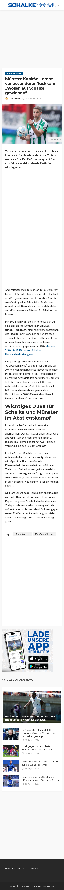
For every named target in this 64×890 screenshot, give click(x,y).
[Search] (59, 5)
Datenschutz (33, 868)
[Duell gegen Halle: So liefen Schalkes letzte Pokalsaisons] (11, 751)
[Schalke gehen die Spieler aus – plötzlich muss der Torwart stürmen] (11, 781)
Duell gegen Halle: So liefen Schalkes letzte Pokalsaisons (37, 748)
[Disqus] (32, 579)
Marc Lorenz (22, 534)
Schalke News (14, 73)
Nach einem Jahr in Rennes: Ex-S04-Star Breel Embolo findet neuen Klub (30, 718)
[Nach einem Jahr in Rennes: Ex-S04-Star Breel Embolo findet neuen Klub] (32, 707)
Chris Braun (14, 98)
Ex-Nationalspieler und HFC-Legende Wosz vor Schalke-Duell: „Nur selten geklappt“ (40, 733)
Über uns (10, 868)
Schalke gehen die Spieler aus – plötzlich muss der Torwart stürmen (40, 778)
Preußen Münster (44, 534)
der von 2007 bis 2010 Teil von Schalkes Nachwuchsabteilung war (30, 350)
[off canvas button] (4, 5)
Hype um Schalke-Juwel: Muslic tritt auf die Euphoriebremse (40, 763)
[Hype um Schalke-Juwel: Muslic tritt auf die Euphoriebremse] (11, 766)
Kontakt (21, 868)
